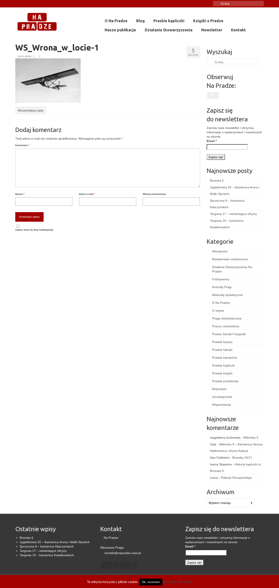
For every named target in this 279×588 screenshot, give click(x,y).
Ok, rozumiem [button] (151, 582)
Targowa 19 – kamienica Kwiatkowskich (47, 555)
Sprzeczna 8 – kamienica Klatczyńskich (47, 546)
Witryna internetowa (154, 194)
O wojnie (218, 310)
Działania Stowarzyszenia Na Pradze (232, 269)
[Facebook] (18, 3)
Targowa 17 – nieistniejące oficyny (233, 214)
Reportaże (219, 389)
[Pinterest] (128, 565)
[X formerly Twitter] (109, 565)
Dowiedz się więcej (177, 582)
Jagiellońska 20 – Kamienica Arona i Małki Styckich (55, 542)
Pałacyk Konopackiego (236, 477)
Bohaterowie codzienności (230, 259)
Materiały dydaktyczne (227, 295)
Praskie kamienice (224, 357)
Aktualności (220, 251)
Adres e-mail (87, 194)
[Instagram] (25, 3)
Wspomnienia (221, 404)
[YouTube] (122, 565)
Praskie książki (222, 373)
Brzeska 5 (217, 180)
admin (28, 56)
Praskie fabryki (222, 349)
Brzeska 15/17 (242, 457)
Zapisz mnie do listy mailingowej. (34, 229)
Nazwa (19, 194)
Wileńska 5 (250, 437)
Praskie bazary (222, 342)
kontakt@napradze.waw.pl (122, 553)
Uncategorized (222, 397)
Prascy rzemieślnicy (225, 326)
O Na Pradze (221, 302)
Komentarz (22, 145)
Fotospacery (220, 279)
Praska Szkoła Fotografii (229, 334)
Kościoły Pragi (221, 287)
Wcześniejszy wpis (30, 110)
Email (212, 141)
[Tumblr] (31, 3)
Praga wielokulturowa (227, 318)
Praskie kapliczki (223, 365)
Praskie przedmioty (225, 381)
